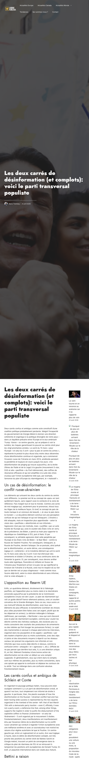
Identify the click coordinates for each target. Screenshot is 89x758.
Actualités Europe (26, 5)
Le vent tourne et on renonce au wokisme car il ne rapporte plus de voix (74, 409)
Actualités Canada (44, 5)
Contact (55, 12)
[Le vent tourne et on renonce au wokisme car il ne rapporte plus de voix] (74, 396)
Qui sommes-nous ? (40, 12)
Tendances (24, 12)
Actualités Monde (62, 5)
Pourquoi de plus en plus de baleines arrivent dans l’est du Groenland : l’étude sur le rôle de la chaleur (74, 467)
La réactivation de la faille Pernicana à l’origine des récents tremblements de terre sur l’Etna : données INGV (74, 695)
